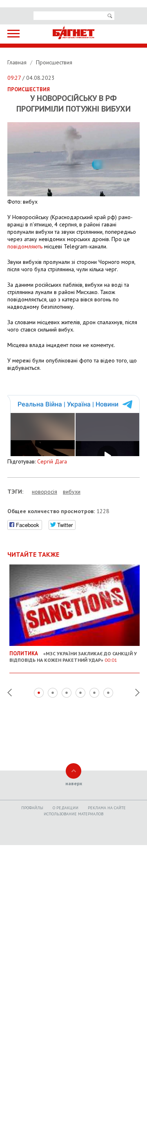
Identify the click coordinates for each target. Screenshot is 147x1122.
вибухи (71, 491)
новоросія (44, 491)
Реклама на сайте (107, 807)
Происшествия (54, 62)
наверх (73, 783)
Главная (17, 62)
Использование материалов (73, 814)
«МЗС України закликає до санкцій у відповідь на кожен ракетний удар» (73, 656)
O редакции (65, 807)
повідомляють (24, 246)
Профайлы (32, 807)
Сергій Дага (52, 461)
